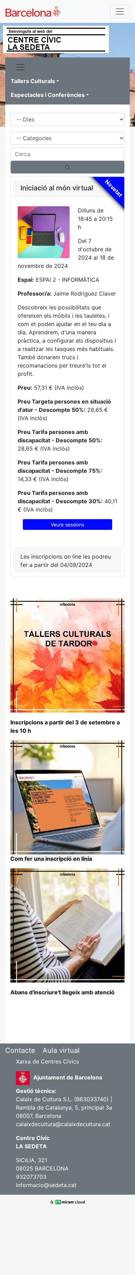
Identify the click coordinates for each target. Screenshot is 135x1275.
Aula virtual (61, 1050)
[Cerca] (67, 167)
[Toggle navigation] (119, 11)
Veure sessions (67, 524)
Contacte (20, 1050)
